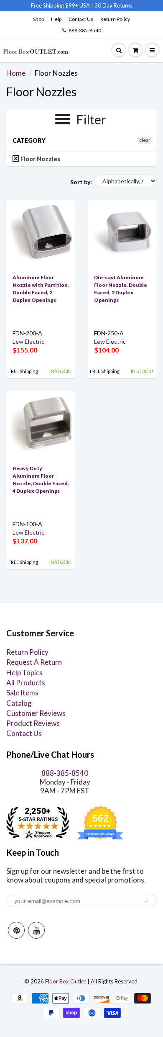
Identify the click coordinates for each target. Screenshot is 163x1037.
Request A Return (34, 662)
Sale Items (22, 692)
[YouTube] (36, 930)
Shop (38, 19)
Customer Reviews (36, 713)
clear (144, 140)
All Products (25, 682)
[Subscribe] (146, 901)
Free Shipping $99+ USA (60, 5)
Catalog (19, 703)
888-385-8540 (85, 30)
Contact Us (81, 19)
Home (15, 73)
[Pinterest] (16, 930)
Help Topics (24, 672)
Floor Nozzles (39, 158)
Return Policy (115, 19)
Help (56, 19)
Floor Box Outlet (65, 981)
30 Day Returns (113, 5)
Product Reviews (33, 723)
